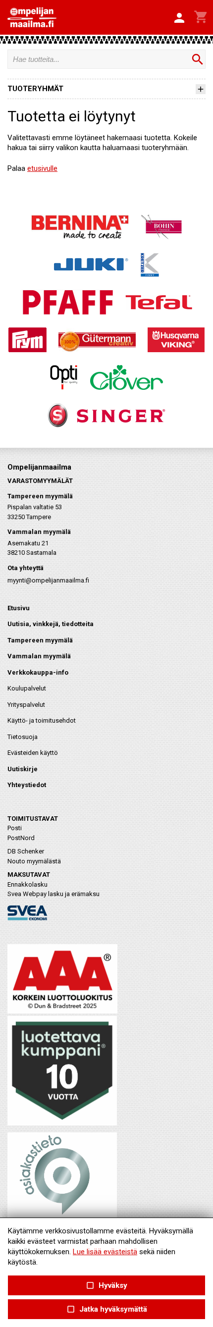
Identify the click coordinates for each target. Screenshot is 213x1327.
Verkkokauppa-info (37, 672)
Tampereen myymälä (40, 640)
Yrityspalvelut (26, 704)
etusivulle (42, 168)
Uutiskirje (22, 769)
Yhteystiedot (26, 785)
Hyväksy (106, 1285)
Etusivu (18, 608)
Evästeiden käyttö (32, 752)
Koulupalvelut (26, 688)
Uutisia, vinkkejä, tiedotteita (50, 624)
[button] (179, 18)
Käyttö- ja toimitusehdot (41, 720)
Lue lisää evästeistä (105, 1251)
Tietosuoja (22, 737)
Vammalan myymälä (39, 656)
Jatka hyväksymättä (106, 1309)
